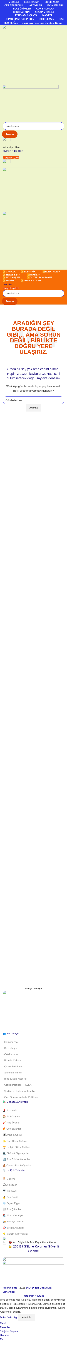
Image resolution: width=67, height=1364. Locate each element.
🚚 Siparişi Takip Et (13, 1221)
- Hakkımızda (10, 1041)
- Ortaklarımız (10, 1054)
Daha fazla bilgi (9, 1317)
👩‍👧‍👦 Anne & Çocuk (12, 1134)
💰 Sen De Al (10, 1197)
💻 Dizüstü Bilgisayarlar (16, 1153)
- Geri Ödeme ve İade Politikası (20, 1097)
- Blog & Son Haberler (15, 1078)
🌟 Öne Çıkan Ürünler (15, 1141)
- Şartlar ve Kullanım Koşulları (19, 1091)
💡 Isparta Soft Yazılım (15, 1233)
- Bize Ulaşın (10, 1048)
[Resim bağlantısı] (33, 1010)
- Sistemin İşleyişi (12, 1072)
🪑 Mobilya (9, 1178)
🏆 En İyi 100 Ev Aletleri (16, 1147)
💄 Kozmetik (10, 1110)
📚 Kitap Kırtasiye (13, 1215)
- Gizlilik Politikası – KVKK (17, 1084)
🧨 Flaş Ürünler (11, 1122)
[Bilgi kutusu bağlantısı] (33, 647)
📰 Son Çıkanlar (12, 1209)
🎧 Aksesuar (10, 1184)
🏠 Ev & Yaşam (11, 1116)
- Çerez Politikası (12, 1066)
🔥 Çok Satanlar (12, 1128)
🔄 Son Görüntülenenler (16, 1159)
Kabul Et (26, 1317)
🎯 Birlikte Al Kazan (13, 1227)
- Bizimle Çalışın (12, 1060)
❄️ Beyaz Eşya (11, 1203)
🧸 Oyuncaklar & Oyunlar (17, 1165)
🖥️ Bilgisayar (10, 1190)
